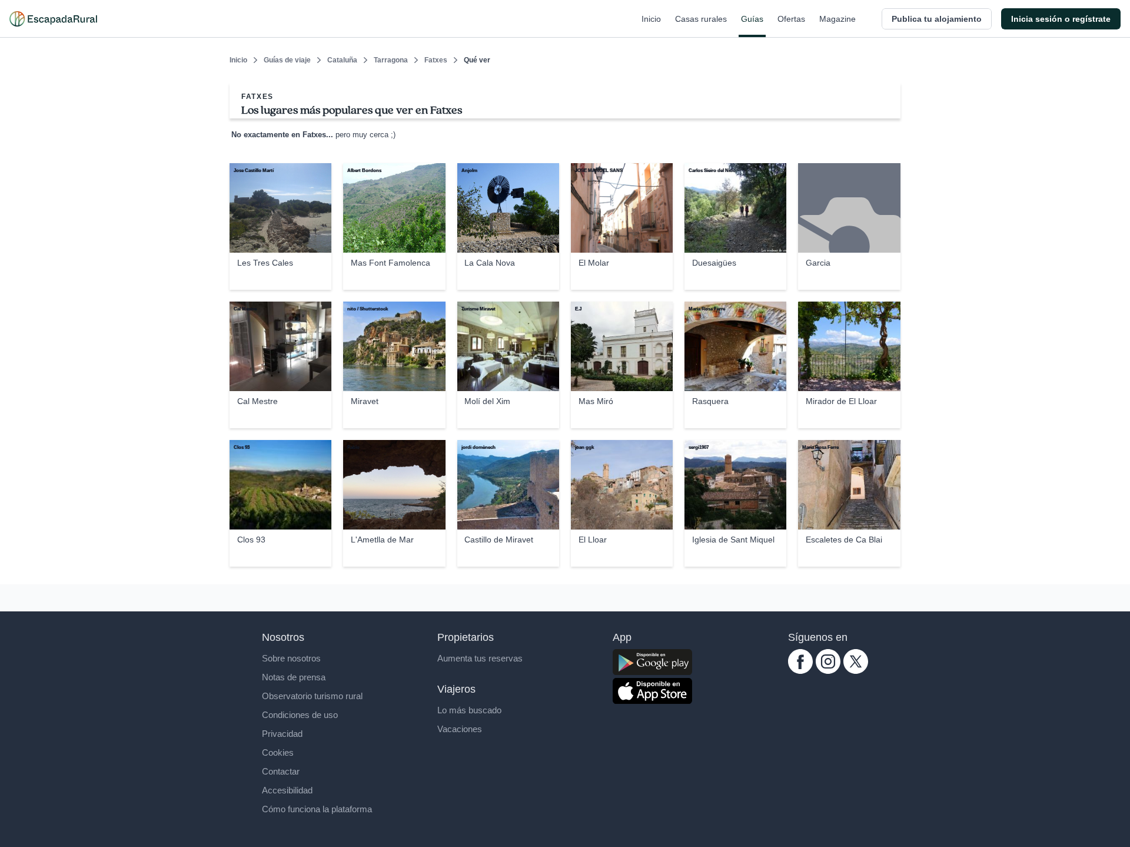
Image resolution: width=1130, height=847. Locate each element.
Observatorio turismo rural (312, 696)
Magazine (837, 19)
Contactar (281, 771)
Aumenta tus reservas (480, 658)
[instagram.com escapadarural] (828, 671)
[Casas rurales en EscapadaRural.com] (53, 19)
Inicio (651, 19)
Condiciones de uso (300, 715)
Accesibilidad (287, 790)
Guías (752, 19)
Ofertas (791, 19)
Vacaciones (459, 729)
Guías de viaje (287, 60)
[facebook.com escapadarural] (800, 671)
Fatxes (435, 60)
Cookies (278, 752)
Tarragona (391, 60)
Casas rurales (701, 19)
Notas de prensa (293, 677)
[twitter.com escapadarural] (855, 671)
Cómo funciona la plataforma (317, 809)
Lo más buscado (469, 710)
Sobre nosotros (291, 658)
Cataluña (342, 60)
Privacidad (282, 734)
